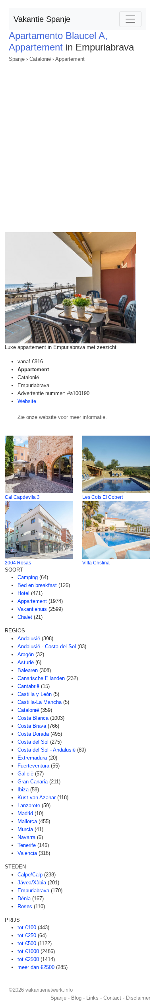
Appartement (70, 59)
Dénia (24, 898)
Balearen (27, 670)
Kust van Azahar (36, 797)
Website (26, 401)
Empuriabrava (33, 890)
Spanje (17, 59)
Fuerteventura (33, 766)
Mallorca (27, 821)
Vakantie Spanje (42, 19)
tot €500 (26, 943)
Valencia (27, 853)
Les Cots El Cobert (102, 497)
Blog (76, 998)
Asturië (25, 662)
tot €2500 (28, 959)
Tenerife (26, 845)
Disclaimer (138, 998)
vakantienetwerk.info (49, 990)
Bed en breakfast (37, 585)
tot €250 (26, 935)
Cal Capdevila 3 (22, 497)
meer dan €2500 (35, 967)
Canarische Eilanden (41, 678)
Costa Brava (31, 726)
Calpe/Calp (30, 875)
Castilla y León (34, 694)
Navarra (26, 837)
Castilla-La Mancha (39, 702)
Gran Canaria (32, 782)
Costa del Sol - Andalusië (46, 750)
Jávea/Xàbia (31, 883)
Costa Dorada (33, 734)
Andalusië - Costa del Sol (46, 646)
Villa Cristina (96, 563)
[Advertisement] (77, 144)
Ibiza (23, 790)
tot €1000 (28, 951)
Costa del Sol (32, 742)
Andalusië (28, 639)
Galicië (25, 774)
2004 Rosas (18, 563)
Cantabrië (28, 686)
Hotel (23, 593)
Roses (24, 906)
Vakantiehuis (32, 609)
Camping (27, 577)
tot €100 (26, 927)
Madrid (25, 813)
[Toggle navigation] (130, 19)
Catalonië (40, 59)
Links (92, 998)
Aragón (25, 654)
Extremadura (32, 758)
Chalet (24, 617)
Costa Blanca (32, 718)
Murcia (25, 829)
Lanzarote (28, 805)
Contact (112, 998)
